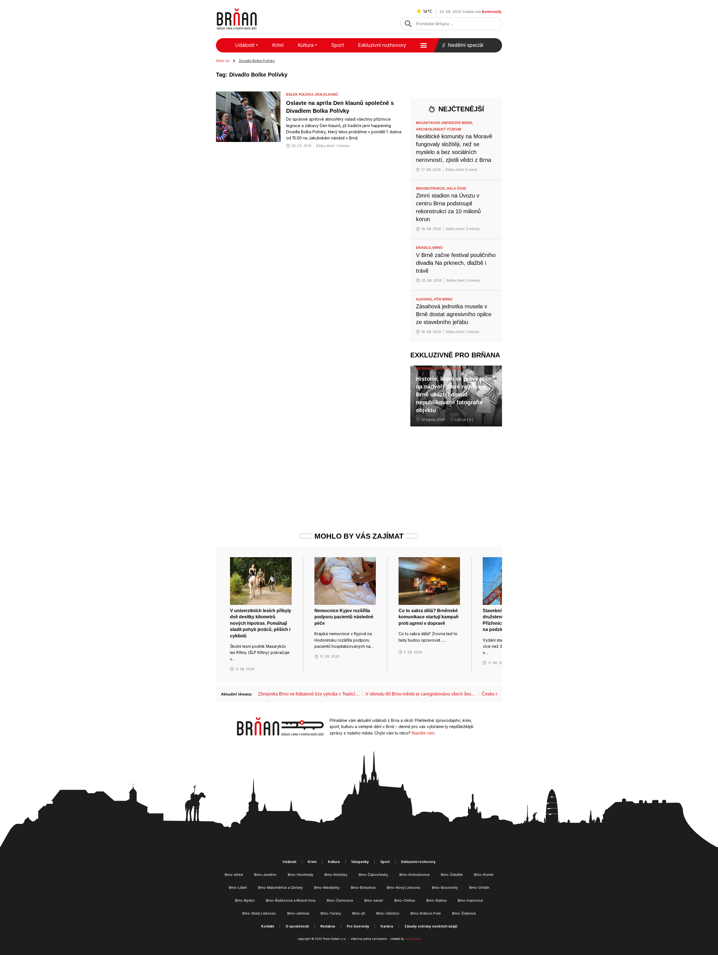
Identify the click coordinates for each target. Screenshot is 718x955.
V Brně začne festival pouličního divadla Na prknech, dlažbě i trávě (456, 263)
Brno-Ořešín (479, 887)
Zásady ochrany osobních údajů (430, 926)
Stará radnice (448, 369)
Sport (337, 45)
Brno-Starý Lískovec (259, 913)
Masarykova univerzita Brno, (445, 123)
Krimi (278, 45)
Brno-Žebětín (452, 875)
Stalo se (222, 61)
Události (244, 45)
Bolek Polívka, (300, 95)
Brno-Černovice (340, 900)
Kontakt (267, 926)
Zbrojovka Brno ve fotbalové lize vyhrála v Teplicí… (309, 694)
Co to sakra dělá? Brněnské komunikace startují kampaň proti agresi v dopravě (429, 617)
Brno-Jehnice (298, 913)
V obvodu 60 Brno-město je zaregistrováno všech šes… (420, 694)
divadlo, (424, 248)
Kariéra (387, 926)
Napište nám (423, 733)
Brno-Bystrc (245, 900)
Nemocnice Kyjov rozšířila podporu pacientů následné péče (343, 617)
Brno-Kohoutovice (414, 875)
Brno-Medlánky (327, 887)
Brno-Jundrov (265, 875)
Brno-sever (373, 900)
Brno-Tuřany (331, 913)
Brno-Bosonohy (445, 887)
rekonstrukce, (431, 188)
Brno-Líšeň (238, 887)
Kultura (306, 45)
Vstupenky (360, 862)
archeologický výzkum (438, 129)
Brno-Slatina (436, 900)
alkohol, (425, 299)
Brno (437, 248)
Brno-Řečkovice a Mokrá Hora (291, 900)
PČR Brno (443, 299)
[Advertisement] (456, 468)
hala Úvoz (456, 188)
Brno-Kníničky (336, 875)
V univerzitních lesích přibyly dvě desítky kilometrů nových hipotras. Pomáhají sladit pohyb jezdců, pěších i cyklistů (260, 623)
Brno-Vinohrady (300, 875)
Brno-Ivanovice (470, 900)
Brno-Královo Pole (426, 913)
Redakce (327, 926)
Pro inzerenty (358, 926)
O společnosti (297, 926)
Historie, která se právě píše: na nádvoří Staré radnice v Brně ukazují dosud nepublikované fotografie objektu (454, 394)
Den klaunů (326, 95)
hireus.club (412, 938)
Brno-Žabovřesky (373, 875)
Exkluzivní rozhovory (382, 45)
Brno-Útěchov (387, 913)
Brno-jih (358, 913)
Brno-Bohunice (363, 887)
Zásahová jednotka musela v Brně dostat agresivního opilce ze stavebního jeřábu (453, 314)
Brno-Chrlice (404, 900)
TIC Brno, (425, 369)
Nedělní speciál (465, 45)
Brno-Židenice (464, 913)
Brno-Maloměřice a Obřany (280, 887)
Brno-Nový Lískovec (404, 887)
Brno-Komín (484, 875)
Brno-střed (234, 875)
